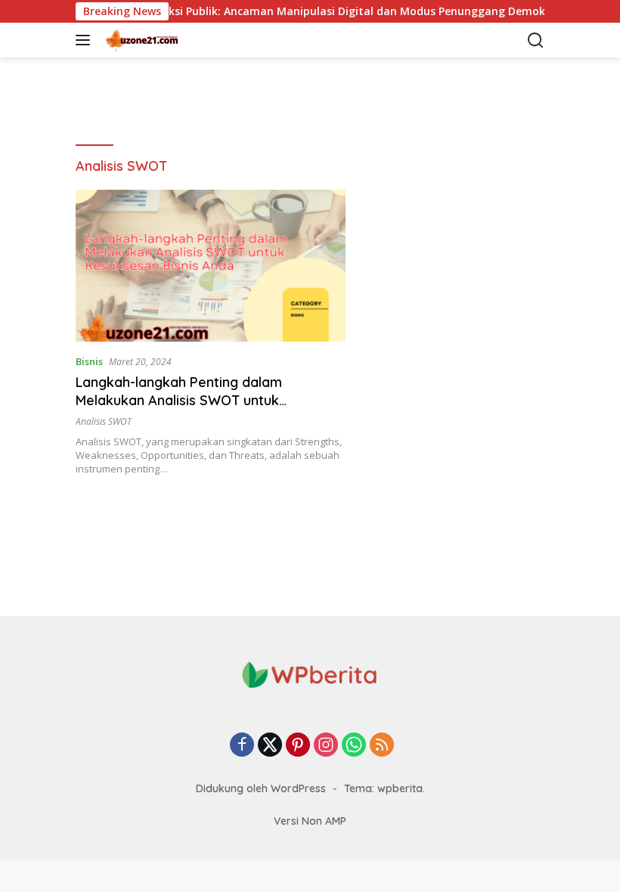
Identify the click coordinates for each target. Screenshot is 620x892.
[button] (86, 40)
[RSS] (382, 745)
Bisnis (89, 361)
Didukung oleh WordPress (261, 788)
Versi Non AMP (310, 821)
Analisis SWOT (104, 421)
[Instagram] (326, 745)
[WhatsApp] (354, 745)
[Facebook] (242, 745)
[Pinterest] (298, 745)
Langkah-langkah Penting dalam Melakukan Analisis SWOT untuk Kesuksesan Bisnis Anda (179, 399)
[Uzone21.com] (177, 40)
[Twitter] (270, 745)
